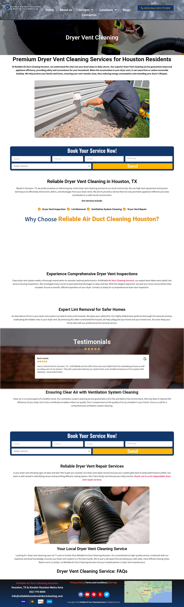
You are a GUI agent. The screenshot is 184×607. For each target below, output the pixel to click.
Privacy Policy (77, 582)
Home (49, 10)
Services (84, 10)
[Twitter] (107, 594)
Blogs (126, 10)
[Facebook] (81, 594)
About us (66, 10)
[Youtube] (87, 594)
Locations (106, 10)
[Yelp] (100, 594)
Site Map (113, 582)
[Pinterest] (94, 594)
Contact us (89, 15)
